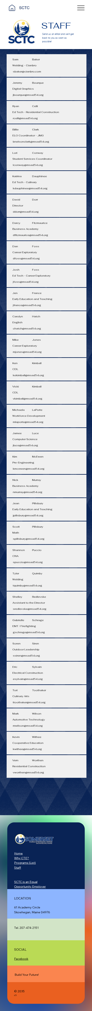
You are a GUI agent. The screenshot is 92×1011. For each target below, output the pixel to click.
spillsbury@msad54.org (29, 539)
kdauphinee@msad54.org (30, 188)
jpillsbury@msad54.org (28, 515)
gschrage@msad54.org (29, 632)
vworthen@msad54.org (28, 772)
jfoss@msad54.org (26, 282)
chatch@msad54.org (27, 328)
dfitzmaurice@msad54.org (30, 235)
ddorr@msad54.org (26, 211)
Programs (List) (25, 863)
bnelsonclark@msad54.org (31, 141)
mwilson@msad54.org (28, 725)
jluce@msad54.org (25, 445)
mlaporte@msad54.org (28, 422)
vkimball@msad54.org (27, 398)
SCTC (24, 8)
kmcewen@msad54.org (29, 468)
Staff (17, 868)
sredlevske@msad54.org (29, 609)
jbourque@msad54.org (28, 95)
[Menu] (81, 8)
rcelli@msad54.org (25, 118)
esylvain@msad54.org (28, 679)
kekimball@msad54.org (28, 375)
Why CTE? (21, 858)
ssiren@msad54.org (26, 655)
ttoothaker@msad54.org (29, 702)
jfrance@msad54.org (27, 305)
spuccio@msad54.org (28, 562)
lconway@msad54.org (28, 165)
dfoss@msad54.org (26, 258)
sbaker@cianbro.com (27, 71)
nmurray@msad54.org (27, 492)
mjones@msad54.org (27, 352)
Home (18, 853)
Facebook (21, 959)
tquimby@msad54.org (27, 585)
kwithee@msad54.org (27, 749)
